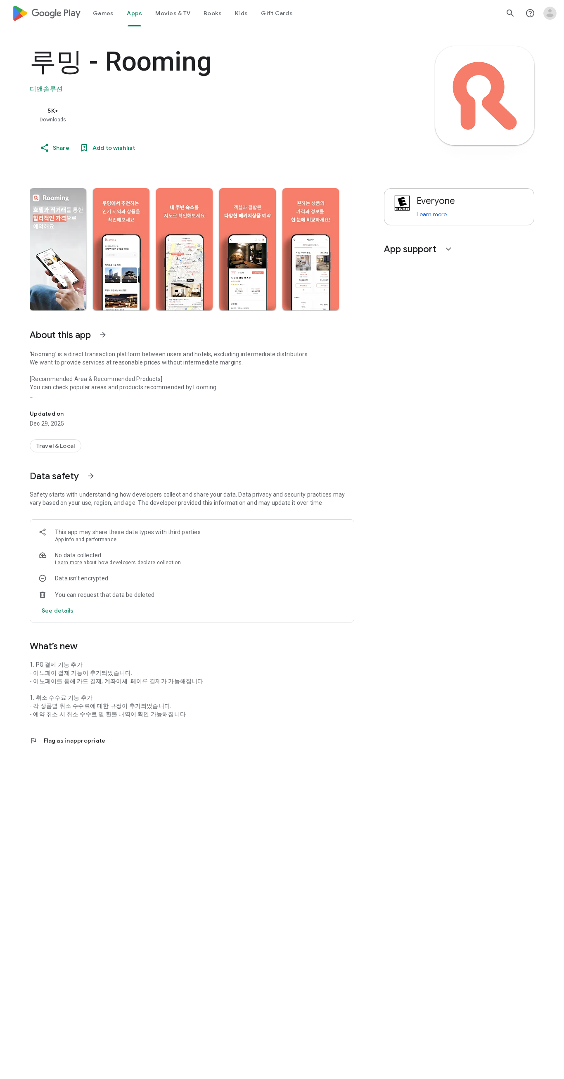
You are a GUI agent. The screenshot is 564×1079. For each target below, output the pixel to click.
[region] (195, 115)
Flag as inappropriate (67, 740)
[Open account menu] (550, 13)
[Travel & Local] (55, 446)
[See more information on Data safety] (91, 476)
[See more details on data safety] (57, 610)
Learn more (68, 563)
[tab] (103, 13)
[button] (58, 249)
